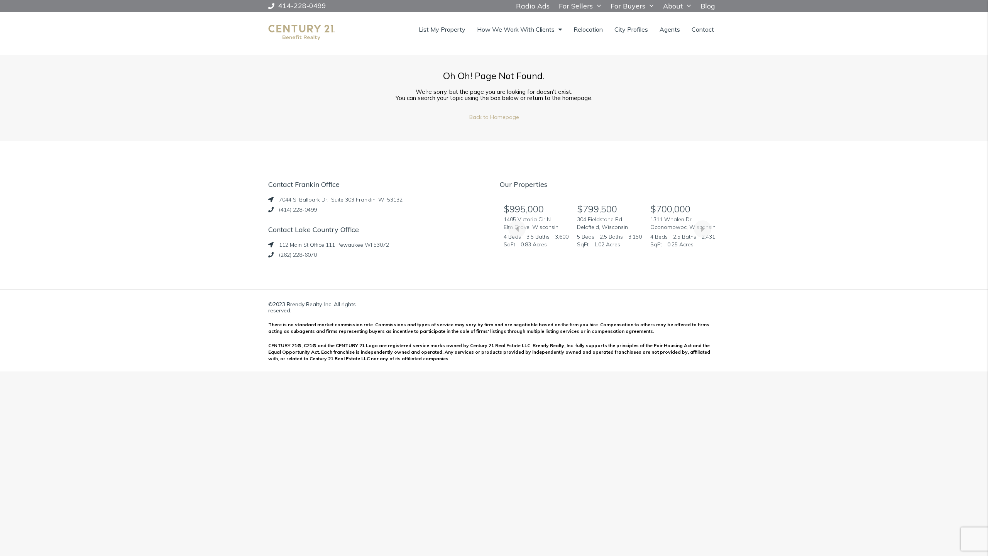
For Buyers (628, 6)
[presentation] (517, 228)
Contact (703, 29)
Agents (670, 29)
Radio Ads (533, 6)
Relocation (588, 29)
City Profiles (631, 29)
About (673, 6)
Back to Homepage (494, 117)
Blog (707, 6)
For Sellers (576, 6)
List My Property (442, 29)
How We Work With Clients (516, 29)
